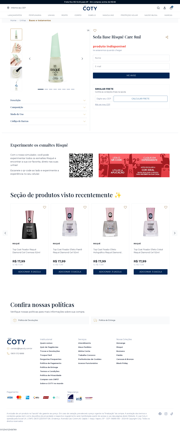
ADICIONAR (24, 272)
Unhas (51, 15)
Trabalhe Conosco (86, 355)
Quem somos (46, 343)
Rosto (64, 15)
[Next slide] (82, 58)
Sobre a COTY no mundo (51, 383)
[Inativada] (70, 398)
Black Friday (122, 363)
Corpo (78, 15)
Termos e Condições (49, 371)
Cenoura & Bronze (125, 359)
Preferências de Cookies (89, 359)
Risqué (119, 347)
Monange (120, 343)
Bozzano (120, 351)
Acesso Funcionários (88, 363)
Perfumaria (35, 15)
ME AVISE (131, 75)
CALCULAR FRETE (141, 99)
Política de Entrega (49, 367)
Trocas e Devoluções (50, 351)
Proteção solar (129, 15)
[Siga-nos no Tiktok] (171, 413)
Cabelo (92, 15)
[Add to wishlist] (95, 31)
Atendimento (84, 343)
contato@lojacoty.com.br (21, 348)
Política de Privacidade (50, 375)
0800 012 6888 (17, 353)
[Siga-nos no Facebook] (160, 413)
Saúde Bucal (151, 15)
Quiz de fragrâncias (49, 347)
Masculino (108, 15)
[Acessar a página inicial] (19, 341)
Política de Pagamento (50, 363)
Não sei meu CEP (102, 104)
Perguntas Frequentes (50, 359)
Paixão (119, 355)
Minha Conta (84, 351)
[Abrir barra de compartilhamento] (167, 37)
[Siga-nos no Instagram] (165, 413)
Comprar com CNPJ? (49, 379)
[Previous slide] (29, 58)
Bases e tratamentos (40, 20)
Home (13, 20)
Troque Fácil (46, 355)
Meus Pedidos (84, 347)
